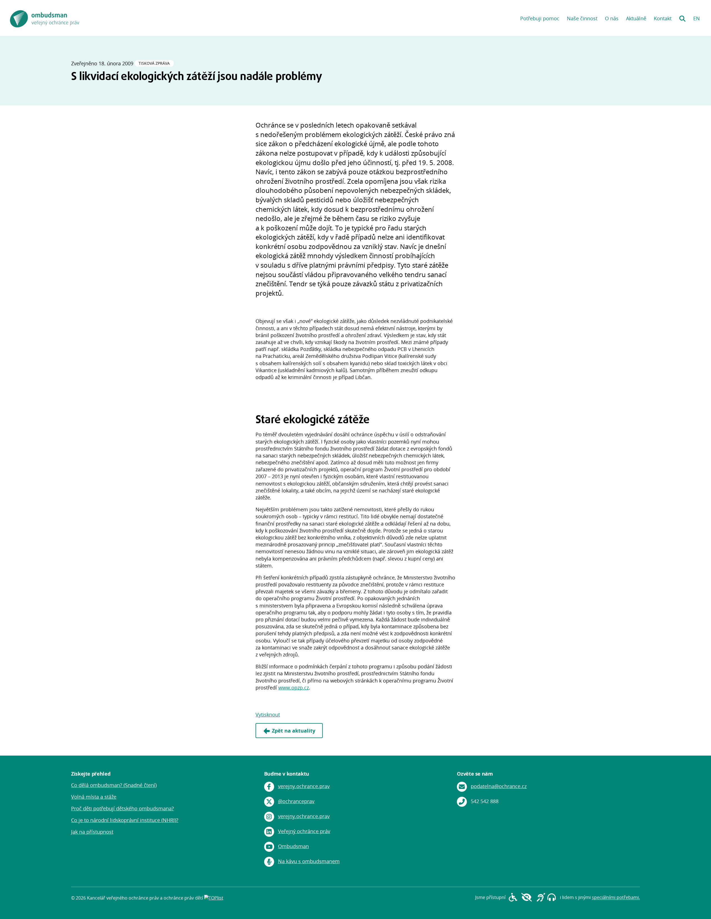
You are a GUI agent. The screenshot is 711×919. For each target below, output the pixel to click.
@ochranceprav (296, 801)
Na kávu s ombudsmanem (309, 861)
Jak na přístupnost (92, 831)
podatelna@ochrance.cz (499, 786)
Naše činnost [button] (582, 18)
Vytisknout (268, 714)
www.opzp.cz (293, 687)
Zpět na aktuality (293, 730)
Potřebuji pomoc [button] (539, 18)
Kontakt (663, 18)
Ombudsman (293, 846)
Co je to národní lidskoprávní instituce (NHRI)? (124, 820)
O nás (612, 18)
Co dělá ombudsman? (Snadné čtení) (114, 785)
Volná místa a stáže (93, 796)
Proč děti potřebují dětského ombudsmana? (122, 808)
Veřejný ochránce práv (304, 831)
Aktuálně (636, 18)
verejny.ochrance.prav (304, 786)
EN (696, 18)
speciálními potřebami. (616, 898)
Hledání (682, 16)
